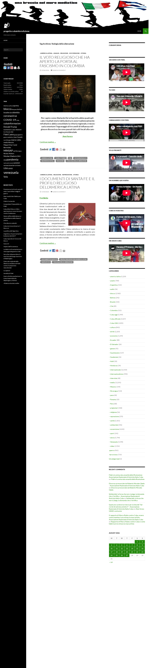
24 (111, 555)
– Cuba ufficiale (114, 319)
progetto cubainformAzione (16, 31)
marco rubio (16, 140)
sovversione (8, 165)
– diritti (111, 332)
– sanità (112, 421)
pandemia (12, 159)
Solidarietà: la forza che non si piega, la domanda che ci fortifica (126, 499)
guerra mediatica (8, 137)
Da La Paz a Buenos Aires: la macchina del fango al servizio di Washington (13, 256)
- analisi (56, 53)
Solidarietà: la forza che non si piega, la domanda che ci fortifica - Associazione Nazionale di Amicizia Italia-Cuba (126, 496)
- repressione (67, 175)
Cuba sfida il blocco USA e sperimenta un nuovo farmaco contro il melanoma (13, 211)
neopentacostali (48, 161)
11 (117, 548)
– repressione (114, 416)
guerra (20, 135)
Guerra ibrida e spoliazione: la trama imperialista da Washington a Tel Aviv (13, 278)
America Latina (47, 158)
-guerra (111, 450)
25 (117, 555)
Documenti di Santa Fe (49, 259)
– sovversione (114, 429)
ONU (19, 156)
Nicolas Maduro (9, 153)
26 (122, 555)
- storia (83, 53)
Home (139, 31)
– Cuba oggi (113, 315)
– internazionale (115, 370)
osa (5, 160)
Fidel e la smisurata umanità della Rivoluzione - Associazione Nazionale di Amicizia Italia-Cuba (126, 476)
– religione (113, 412)
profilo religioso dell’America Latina (73, 259)
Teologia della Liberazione (76, 161)
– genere (112, 349)
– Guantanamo (114, 353)
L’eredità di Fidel (8, 273)
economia (7, 130)
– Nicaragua (113, 391)
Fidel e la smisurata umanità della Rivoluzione (127, 479)
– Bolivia (112, 298)
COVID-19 (10, 119)
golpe (16, 135)
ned (14, 151)
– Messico (112, 387)
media (6, 142)
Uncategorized (114, 459)
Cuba (17, 120)
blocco (7, 109)
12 (122, 548)
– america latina (115, 276)
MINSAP (8, 150)
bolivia (19, 109)
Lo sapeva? (7, 270)
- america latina (46, 53)
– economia (113, 336)
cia (70, 158)
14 (132, 548)
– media (112, 382)
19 (122, 552)
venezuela (11, 172)
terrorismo (16, 165)
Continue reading (48, 142)
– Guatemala (113, 357)
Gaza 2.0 (6, 244)
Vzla (6, 176)
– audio (111, 289)
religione (60, 161)
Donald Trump (10, 126)
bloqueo (14, 109)
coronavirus (10, 115)
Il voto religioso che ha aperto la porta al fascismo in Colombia (65, 61)
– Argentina (113, 285)
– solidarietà (113, 425)
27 (127, 555)
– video (111, 446)
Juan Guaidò (18, 137)
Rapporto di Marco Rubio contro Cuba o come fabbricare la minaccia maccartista (127, 523)
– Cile (111, 306)
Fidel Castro (9, 134)
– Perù (111, 404)
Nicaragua (19, 151)
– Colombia (113, 310)
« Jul (111, 562)
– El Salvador (113, 344)
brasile (6, 112)
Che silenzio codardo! (10, 223)
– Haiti (111, 361)
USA (6, 168)
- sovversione (74, 53)
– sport (111, 433)
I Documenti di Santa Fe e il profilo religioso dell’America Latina (67, 183)
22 (137, 552)
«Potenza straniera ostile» (11, 283)
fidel (12, 132)
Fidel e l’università (9, 201)
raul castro (7, 163)
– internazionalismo (116, 374)
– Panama (112, 399)
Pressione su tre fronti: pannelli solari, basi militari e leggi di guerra (13, 191)
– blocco (112, 293)
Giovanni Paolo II (80, 158)
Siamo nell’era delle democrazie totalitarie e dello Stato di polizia (12, 218)
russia (11, 163)
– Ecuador (112, 340)
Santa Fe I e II (46, 262)
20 (127, 552)
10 (111, 548)
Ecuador (13, 129)
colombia (16, 112)
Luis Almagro (7, 140)
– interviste (113, 378)
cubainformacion (12, 123)
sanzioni (16, 163)
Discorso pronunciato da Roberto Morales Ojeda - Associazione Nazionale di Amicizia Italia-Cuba (126, 484)
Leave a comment (59, 70)
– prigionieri (113, 408)
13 (127, 548)
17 (111, 552)
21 (132, 552)
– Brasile (112, 302)
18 (117, 552)
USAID (10, 168)
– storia (111, 438)
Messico (11, 142)
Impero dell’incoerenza (11, 246)
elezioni (18, 130)
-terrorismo (113, 455)
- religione (64, 53)
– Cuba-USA (113, 323)
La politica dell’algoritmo (11, 231)
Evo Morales (7, 132)
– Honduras (113, 366)
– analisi (112, 281)
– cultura (112, 327)
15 (137, 548)
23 (142, 552)
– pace (111, 395)
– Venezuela (113, 442)
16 (142, 548)
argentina (15, 106)
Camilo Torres (61, 158)
